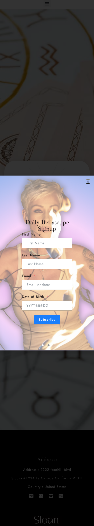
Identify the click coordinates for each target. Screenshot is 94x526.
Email (26, 275)
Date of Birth (33, 296)
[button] (88, 181)
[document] (47, 263)
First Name (31, 234)
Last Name (31, 255)
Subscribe (47, 319)
